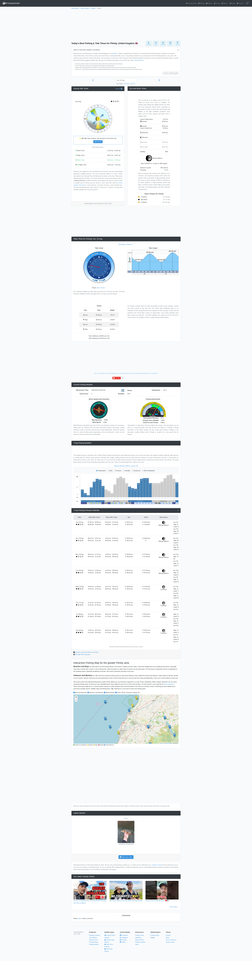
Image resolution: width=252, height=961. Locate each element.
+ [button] (76, 697)
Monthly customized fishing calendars (86, 652)
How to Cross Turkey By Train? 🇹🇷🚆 (157, 900)
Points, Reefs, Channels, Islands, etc (128, 692)
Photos (202, 3)
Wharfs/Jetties (110, 692)
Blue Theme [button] (101, 288)
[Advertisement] (126, 24)
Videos (210, 3)
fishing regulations (169, 684)
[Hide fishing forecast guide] (178, 50)
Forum (217, 3)
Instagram (124, 937)
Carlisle (114, 53)
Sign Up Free (98, 141)
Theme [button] (241, 3)
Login (233, 3)
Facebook (124, 935)
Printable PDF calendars (82, 654)
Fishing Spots (75, 8)
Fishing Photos (93, 942)
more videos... (174, 907)
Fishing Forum (93, 940)
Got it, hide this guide (171, 73)
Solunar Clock (139, 940)
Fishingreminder (13, 3)
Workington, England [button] (129, 83)
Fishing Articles (93, 944)
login (79, 918)
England (93, 8)
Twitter (123, 942)
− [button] (76, 700)
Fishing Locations (94, 935)
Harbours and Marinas (96, 692)
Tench (126, 818)
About (168, 937)
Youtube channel (157, 865)
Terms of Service (171, 940)
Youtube (124, 940)
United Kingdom (85, 8)
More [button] (225, 3)
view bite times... (139, 60)
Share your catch (126, 857)
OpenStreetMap (168, 743)
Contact (168, 935)
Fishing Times (192, 3)
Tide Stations (93, 937)
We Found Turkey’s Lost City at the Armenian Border (125, 900)
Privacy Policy (170, 942)
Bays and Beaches (81, 692)
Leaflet (161, 743)
